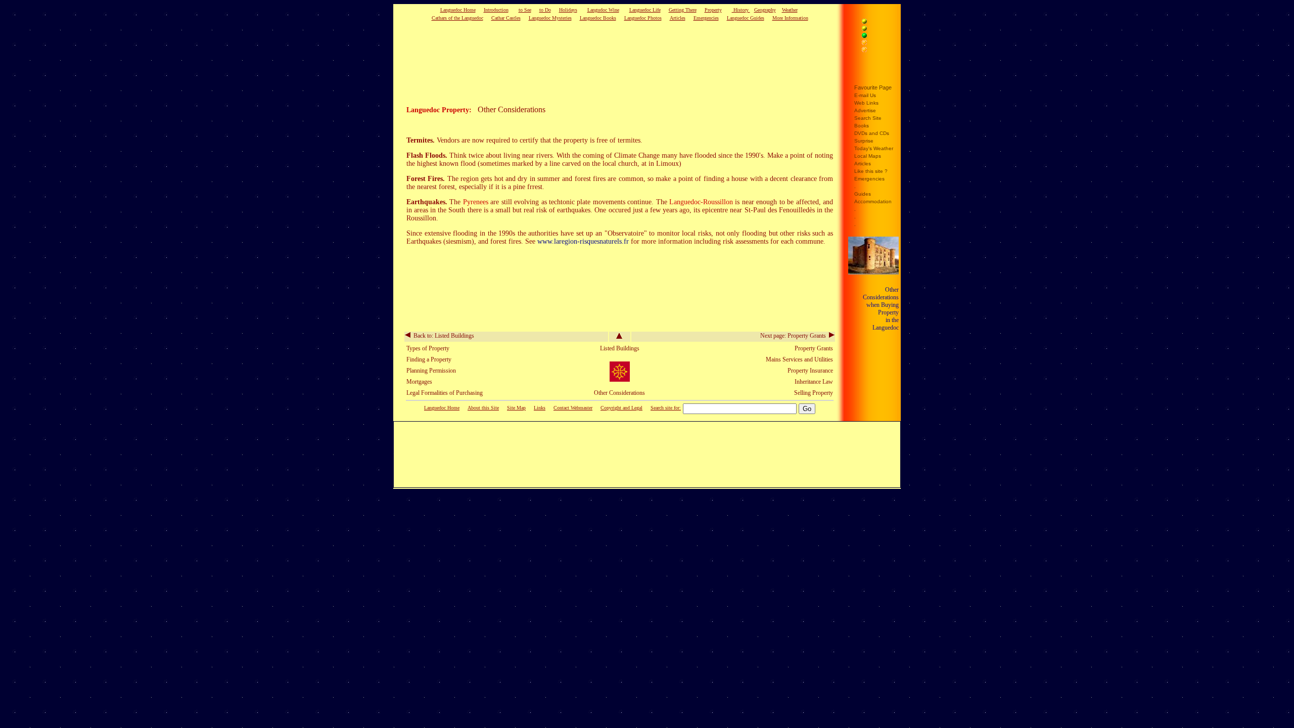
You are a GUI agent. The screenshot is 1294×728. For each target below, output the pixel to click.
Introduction (496, 10)
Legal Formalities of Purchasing (444, 392)
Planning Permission (431, 370)
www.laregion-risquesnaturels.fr (583, 241)
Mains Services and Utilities (799, 359)
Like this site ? (871, 171)
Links (539, 408)
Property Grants (814, 348)
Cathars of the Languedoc (457, 18)
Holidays (568, 10)
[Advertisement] (604, 62)
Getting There (683, 10)
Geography (765, 10)
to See (525, 10)
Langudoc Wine (603, 10)
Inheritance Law (814, 381)
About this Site (483, 408)
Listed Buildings (619, 348)
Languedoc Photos (643, 18)
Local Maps (867, 156)
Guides (862, 194)
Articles (677, 18)
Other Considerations (619, 392)
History (741, 10)
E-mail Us (865, 95)
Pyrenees (475, 202)
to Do (545, 10)
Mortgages (419, 381)
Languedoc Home (458, 10)
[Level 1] (876, 22)
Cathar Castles (506, 18)
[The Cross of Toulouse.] (620, 379)
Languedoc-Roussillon (701, 202)
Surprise (863, 141)
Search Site (868, 118)
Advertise (865, 110)
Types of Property (427, 348)
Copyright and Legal (621, 408)
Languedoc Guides (745, 18)
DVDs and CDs (871, 133)
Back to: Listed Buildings (442, 335)
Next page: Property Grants (794, 335)
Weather (790, 10)
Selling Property (813, 392)
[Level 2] (876, 29)
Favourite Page (873, 87)
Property (713, 10)
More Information (790, 18)
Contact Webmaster (572, 408)
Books (861, 125)
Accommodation (873, 201)
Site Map (516, 408)
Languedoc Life (645, 10)
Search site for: (666, 408)
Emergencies (706, 18)
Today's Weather (873, 148)
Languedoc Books (598, 18)
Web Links (866, 103)
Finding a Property (428, 359)
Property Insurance (810, 370)
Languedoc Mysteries (550, 18)
